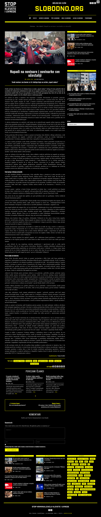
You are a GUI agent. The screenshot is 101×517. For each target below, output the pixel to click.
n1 (77, 478)
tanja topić (70, 489)
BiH (76, 461)
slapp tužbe (70, 486)
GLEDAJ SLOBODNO (78, 18)
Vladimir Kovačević (72, 495)
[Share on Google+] (58, 366)
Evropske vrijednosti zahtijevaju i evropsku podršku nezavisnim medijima (13, 378)
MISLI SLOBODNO (66, 18)
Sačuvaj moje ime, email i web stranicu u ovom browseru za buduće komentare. (25, 447)
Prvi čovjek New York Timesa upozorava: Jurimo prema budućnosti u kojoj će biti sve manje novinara (80, 52)
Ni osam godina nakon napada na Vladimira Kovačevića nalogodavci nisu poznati (84, 35)
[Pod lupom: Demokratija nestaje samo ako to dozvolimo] (39, 461)
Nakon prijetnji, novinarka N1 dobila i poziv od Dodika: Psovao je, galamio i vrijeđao (54, 485)
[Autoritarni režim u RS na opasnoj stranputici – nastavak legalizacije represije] (39, 478)
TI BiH (76, 489)
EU (88, 464)
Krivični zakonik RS (85, 473)
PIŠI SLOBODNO (55, 18)
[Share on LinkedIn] (64, 366)
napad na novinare (72, 481)
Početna (32, 26)
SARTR (84, 484)
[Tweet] (55, 366)
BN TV (81, 461)
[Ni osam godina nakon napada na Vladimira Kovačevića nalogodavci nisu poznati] (71, 37)
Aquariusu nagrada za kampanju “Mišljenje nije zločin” (54, 467)
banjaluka (92, 459)
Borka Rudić (28, 361)
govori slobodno (79, 467)
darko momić (75, 464)
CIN (69, 464)
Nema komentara (40, 79)
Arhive (68, 121)
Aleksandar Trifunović (19, 361)
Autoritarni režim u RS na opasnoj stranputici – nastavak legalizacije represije (52, 476)
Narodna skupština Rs (83, 481)
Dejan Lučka (83, 464)
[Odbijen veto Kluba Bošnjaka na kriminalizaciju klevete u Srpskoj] (39, 495)
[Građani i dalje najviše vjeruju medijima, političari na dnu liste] (8, 494)
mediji (35, 361)
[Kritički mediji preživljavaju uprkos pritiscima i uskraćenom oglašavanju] (71, 46)
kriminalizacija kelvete (87, 470)
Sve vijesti (40, 26)
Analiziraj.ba (53, 356)
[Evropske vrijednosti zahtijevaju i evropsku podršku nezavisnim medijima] (71, 62)
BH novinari (70, 461)
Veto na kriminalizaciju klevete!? (17, 405)
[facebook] (90, 3)
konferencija (76, 470)
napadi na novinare (43, 361)
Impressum (68, 513)
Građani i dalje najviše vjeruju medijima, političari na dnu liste (34, 378)
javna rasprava (89, 467)
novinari (51, 361)
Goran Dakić (70, 467)
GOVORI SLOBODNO (44, 18)
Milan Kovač (87, 475)
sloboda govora (79, 486)
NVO (69, 484)
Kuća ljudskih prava (72, 475)
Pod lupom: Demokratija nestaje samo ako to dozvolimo (54, 459)
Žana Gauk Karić (34, 364)
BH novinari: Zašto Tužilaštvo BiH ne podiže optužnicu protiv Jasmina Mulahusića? (50, 406)
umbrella (70, 492)
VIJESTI (35, 18)
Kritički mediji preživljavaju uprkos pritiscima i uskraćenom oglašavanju (84, 44)
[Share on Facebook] (53, 366)
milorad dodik (71, 478)
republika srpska (76, 484)
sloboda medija (88, 486)
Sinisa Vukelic (91, 484)
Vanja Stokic (58, 361)
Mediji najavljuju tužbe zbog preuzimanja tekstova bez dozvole (54, 378)
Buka (86, 461)
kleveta (69, 470)
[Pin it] (60, 366)
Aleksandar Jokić (71, 459)
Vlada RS (85, 492)
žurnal (69, 497)
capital (91, 461)
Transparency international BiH (88, 489)
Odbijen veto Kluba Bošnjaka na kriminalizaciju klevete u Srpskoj (52, 493)
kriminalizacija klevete (73, 473)
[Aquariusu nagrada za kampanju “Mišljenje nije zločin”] (39, 469)
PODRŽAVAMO (88, 18)
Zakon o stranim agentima (85, 495)
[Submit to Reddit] (62, 366)
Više (16, 393)
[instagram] (93, 3)
